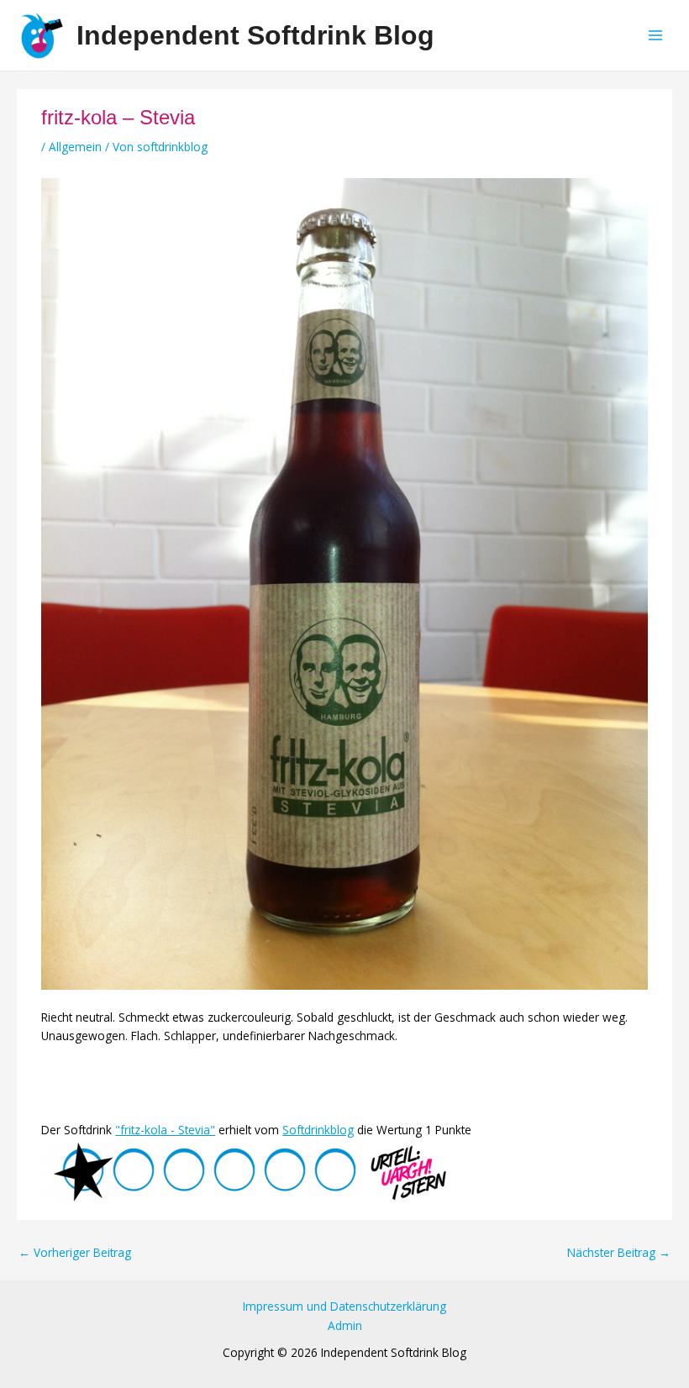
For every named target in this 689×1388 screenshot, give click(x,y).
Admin (345, 1325)
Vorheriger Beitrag (74, 1253)
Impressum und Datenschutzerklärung (344, 1306)
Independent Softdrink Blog (255, 35)
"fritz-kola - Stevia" (165, 1130)
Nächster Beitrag (619, 1253)
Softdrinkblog (318, 1130)
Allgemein (75, 147)
